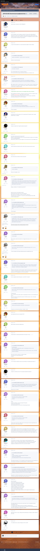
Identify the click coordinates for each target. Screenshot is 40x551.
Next (16, 20)
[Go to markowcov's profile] (6, 440)
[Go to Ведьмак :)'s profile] (6, 146)
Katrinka (5, 431)
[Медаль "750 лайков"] (3, 228)
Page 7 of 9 (21, 20)
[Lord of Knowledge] (6, 228)
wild (5, 204)
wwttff (6, 47)
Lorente (6, 515)
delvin (6, 105)
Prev (4, 20)
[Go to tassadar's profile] (6, 34)
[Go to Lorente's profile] (6, 512)
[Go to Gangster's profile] (6, 302)
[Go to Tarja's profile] (6, 114)
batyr (6, 159)
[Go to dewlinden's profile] (6, 361)
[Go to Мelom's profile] (6, 216)
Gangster (5, 305)
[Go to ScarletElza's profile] (6, 91)
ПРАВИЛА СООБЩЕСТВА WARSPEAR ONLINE (9, 10)
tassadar (5, 384)
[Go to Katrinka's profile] (6, 428)
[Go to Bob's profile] (6, 66)
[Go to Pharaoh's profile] (6, 126)
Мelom (6, 218)
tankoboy (5, 279)
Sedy (5, 525)
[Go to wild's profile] (6, 201)
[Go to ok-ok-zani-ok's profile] (6, 24)
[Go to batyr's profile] (6, 156)
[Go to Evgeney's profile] (6, 415)
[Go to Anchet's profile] (6, 233)
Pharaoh (5, 128)
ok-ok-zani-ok (6, 26)
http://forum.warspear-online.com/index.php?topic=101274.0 (19, 224)
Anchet (6, 236)
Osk (5, 57)
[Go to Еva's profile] (6, 178)
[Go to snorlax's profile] (3, 16)
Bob (5, 169)
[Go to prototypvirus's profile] (6, 78)
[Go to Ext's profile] (6, 324)
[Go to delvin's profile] (6, 103)
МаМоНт (5, 138)
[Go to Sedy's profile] (6, 522)
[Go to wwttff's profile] (6, 44)
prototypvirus (6, 80)
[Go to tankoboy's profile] (6, 277)
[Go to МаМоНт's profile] (6, 136)
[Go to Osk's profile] (6, 54)
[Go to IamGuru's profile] (6, 262)
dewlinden (5, 364)
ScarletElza (5, 94)
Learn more (1, 1)
